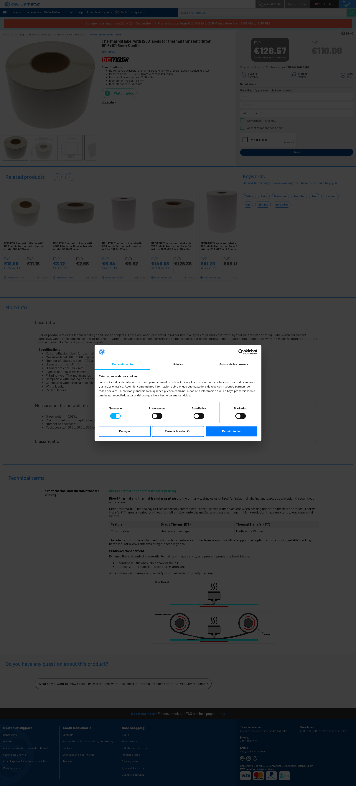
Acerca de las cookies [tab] (233, 364)
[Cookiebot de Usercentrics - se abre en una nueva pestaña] (241, 352)
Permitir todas (231, 431)
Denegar (124, 431)
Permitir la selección (178, 431)
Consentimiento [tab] (122, 364)
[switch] (157, 416)
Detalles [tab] (178, 364)
